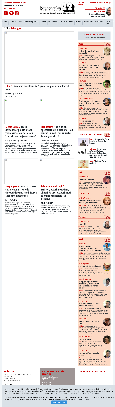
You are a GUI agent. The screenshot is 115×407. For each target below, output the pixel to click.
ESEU (71, 22)
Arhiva (93, 3)
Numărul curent (81, 3)
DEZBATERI (88, 22)
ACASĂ (4, 22)
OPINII (43, 22)
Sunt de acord (59, 402)
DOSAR (78, 22)
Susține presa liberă (94, 35)
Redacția (107, 3)
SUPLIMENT (100, 22)
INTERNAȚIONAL (31, 22)
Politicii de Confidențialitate (89, 393)
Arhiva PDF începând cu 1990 (15, 3)
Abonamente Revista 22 (13, 5)
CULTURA (63, 22)
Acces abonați (9, 8)
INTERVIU (52, 22)
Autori (100, 3)
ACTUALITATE (15, 22)
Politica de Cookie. (81, 399)
